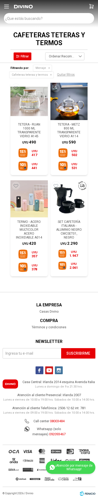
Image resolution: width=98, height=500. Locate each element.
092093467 (57, 434)
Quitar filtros (66, 74)
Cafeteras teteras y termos (30, 74)
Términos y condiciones (49, 327)
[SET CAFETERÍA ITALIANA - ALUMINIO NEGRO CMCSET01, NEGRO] (69, 199)
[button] (91, 6)
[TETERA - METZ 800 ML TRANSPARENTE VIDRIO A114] (69, 101)
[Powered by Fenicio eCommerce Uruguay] (87, 493)
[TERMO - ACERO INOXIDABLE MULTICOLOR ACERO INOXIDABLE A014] (29, 199)
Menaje (41, 68)
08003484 (57, 421)
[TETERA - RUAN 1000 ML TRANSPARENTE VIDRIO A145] (29, 101)
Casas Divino (49, 311)
